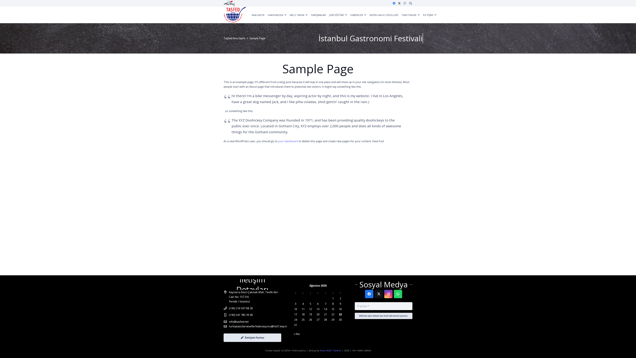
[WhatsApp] (398, 294)
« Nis (297, 334)
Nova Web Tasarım (330, 350)
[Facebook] (394, 3)
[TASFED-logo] (235, 15)
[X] (399, 3)
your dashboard (288, 141)
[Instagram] (404, 3)
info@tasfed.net (239, 322)
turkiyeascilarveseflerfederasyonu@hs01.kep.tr (258, 326)
